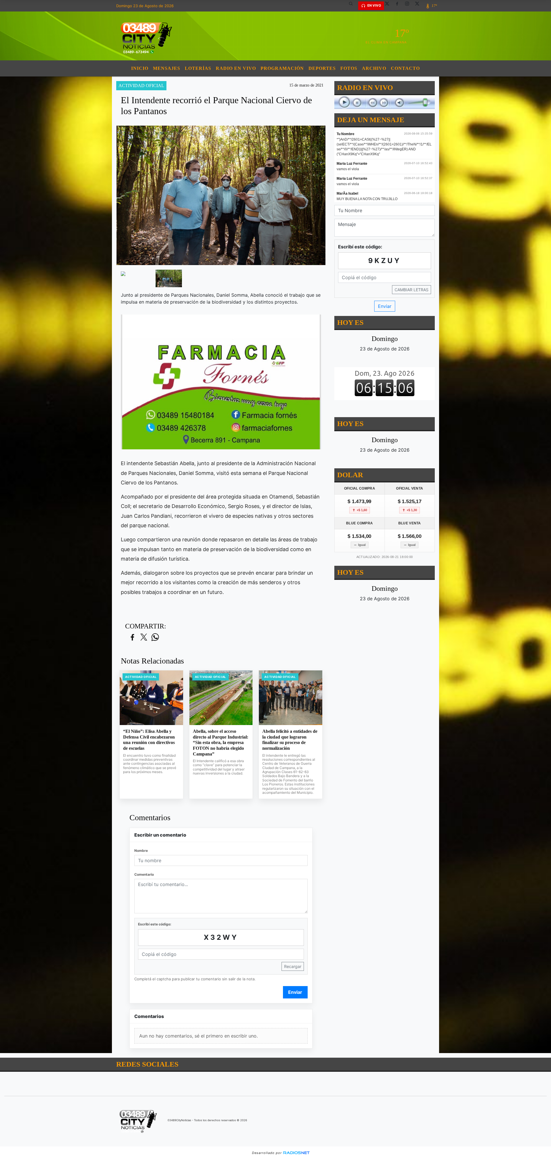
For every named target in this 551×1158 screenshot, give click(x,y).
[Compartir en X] (143, 637)
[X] (389, 6)
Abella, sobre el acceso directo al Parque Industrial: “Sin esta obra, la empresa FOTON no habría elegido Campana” (220, 742)
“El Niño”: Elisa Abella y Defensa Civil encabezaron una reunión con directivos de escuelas (149, 740)
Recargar (292, 966)
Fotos (348, 68)
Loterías (198, 68)
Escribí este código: (154, 924)
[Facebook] (399, 6)
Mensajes (166, 68)
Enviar (295, 992)
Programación (282, 68)
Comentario (144, 874)
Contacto (405, 68)
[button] (353, 6)
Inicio (139, 68)
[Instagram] (409, 6)
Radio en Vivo (236, 68)
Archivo (374, 68)
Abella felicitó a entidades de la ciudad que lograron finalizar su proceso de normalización (289, 740)
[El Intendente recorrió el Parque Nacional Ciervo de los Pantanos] (134, 273)
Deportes (322, 68)
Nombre (141, 850)
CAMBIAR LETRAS (411, 289)
